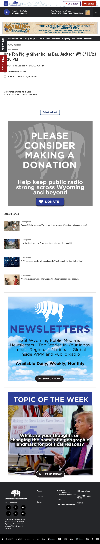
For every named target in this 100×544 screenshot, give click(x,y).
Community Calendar (12, 45)
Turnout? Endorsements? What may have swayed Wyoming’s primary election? (54, 225)
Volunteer (73, 3)
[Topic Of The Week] (50, 433)
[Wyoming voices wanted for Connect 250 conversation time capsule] (12, 279)
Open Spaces (26, 222)
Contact (40, 497)
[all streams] (96, 12)
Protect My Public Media (84, 497)
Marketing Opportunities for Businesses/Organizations (66, 492)
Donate (90, 3)
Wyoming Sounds (11, 49)
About (39, 491)
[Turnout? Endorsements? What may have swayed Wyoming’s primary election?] (12, 226)
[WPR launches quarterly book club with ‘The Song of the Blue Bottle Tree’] (12, 262)
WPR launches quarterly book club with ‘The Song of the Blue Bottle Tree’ (52, 261)
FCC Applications (83, 491)
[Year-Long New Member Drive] (50, 163)
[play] (7, 12)
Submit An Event (50, 112)
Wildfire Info (3, 63)
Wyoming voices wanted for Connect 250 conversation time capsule (50, 279)
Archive (80, 503)
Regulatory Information (66, 505)
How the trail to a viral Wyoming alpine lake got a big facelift (46, 243)
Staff (59, 499)
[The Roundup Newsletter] (50, 339)
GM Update (3, 44)
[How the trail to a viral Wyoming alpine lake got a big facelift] (12, 244)
